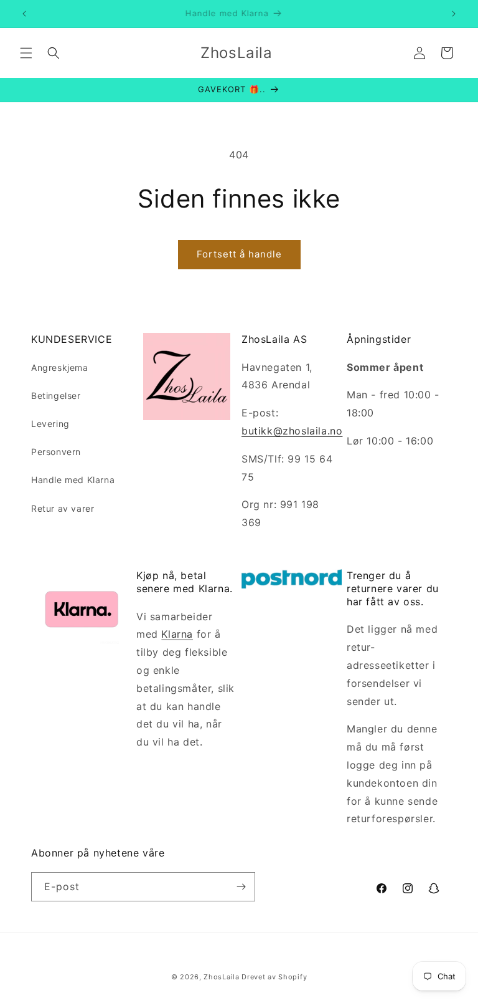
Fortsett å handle (239, 254)
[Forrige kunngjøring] (24, 13)
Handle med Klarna (73, 479)
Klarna (177, 634)
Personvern (56, 451)
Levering (50, 423)
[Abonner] (241, 886)
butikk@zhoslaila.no (291, 431)
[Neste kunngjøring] (453, 13)
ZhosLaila (221, 976)
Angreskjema (59, 367)
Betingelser (56, 395)
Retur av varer (62, 508)
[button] (26, 53)
